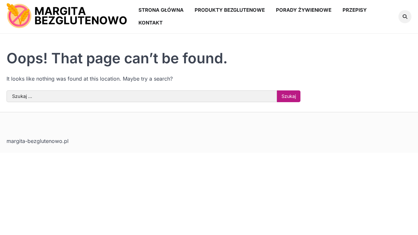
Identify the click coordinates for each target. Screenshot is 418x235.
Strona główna (161, 10)
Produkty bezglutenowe (230, 10)
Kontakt (150, 23)
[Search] (404, 16)
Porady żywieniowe (303, 10)
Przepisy (355, 10)
